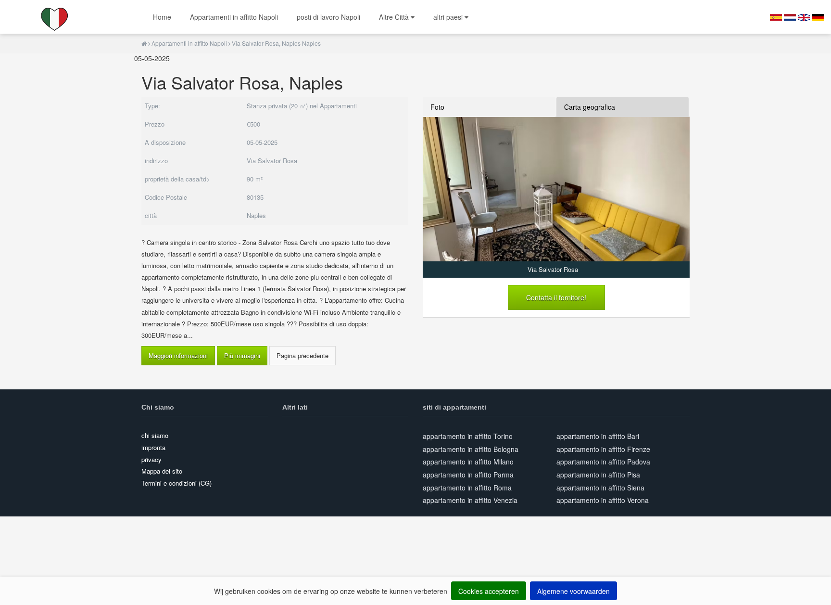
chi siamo (154, 435)
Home (162, 17)
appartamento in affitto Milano (468, 461)
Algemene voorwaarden (573, 591)
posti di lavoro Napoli (328, 17)
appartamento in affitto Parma (468, 474)
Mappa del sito (161, 471)
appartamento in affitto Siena (600, 487)
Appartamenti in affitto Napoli (234, 17)
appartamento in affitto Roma (467, 487)
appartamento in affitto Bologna (470, 449)
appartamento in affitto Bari (597, 436)
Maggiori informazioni (178, 355)
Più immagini (242, 355)
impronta (153, 447)
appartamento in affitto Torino (468, 436)
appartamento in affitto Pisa (598, 474)
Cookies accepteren (488, 591)
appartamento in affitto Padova (603, 461)
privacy (151, 459)
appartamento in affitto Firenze (603, 449)
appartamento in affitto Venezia (470, 500)
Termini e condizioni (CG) (176, 483)
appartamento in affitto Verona (602, 500)
